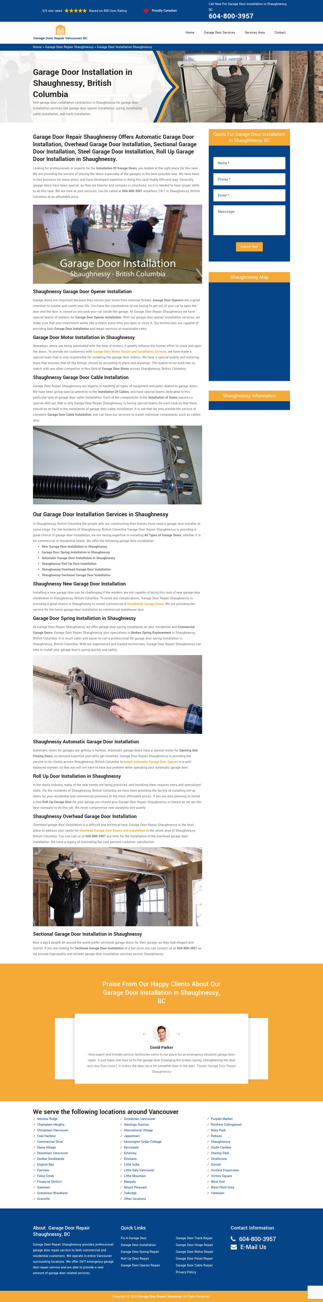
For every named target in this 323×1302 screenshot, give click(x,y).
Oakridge (130, 1193)
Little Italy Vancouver (139, 1170)
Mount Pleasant (135, 1187)
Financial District (49, 1181)
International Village (138, 1130)
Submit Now (249, 246)
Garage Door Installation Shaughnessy (124, 47)
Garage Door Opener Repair (140, 1265)
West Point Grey (222, 1187)
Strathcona (219, 1159)
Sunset (216, 1164)
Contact (280, 32)
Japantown (132, 1136)
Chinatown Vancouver (52, 1130)
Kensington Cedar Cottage (143, 1141)
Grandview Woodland (52, 1193)
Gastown (43, 1187)
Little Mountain (135, 1176)
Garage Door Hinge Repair (194, 1245)
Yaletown (217, 1193)
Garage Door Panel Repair (194, 1258)
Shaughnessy (220, 1141)
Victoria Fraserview (225, 1170)
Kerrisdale (131, 1147)
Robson (216, 1136)
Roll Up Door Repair (135, 1258)
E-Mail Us (253, 1247)
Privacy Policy (186, 1272)
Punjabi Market (222, 1119)
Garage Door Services (219, 32)
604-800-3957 (231, 16)
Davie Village (46, 1147)
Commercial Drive (50, 1141)
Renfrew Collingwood (226, 1124)
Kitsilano (130, 1159)
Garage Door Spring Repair (140, 1252)
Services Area (255, 32)
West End (218, 1181)
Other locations (135, 1199)
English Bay (45, 1164)
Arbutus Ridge (47, 1119)
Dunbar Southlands (50, 1159)
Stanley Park (220, 1153)
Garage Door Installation (138, 1245)
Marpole (130, 1181)
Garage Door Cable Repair (194, 1265)
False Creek (45, 1176)
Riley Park (218, 1130)
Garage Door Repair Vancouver (160, 1296)
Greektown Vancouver (139, 1119)
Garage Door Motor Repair (194, 1252)
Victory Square (221, 1176)
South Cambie (221, 1147)
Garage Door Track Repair (194, 1238)
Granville (43, 1199)
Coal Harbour (46, 1136)
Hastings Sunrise (136, 1124)
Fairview (43, 1170)
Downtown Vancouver (52, 1153)
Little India (131, 1164)
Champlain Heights (51, 1124)
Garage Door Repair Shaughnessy (69, 47)
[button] (148, 1034)
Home (190, 32)
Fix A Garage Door (134, 1238)
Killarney (130, 1153)
